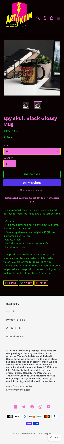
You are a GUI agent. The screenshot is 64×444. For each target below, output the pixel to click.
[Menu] (58, 17)
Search (10, 311)
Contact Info (14, 328)
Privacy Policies (15, 319)
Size (5, 145)
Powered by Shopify (41, 434)
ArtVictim (26, 434)
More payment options (32, 190)
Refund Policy (14, 336)
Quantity (8, 158)
